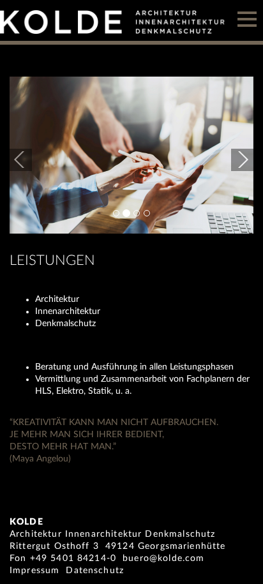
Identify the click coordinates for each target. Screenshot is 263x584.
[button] (28, 155)
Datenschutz (95, 570)
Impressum (34, 570)
